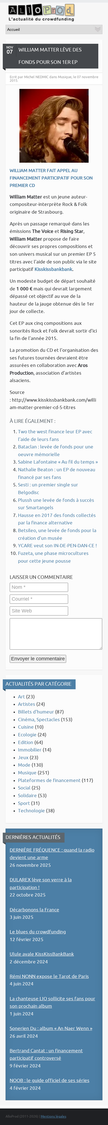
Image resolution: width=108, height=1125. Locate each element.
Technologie (31, 810)
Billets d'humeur (36, 712)
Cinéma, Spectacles (39, 719)
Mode (24, 765)
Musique (27, 772)
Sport (24, 803)
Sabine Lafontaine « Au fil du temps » (58, 462)
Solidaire (27, 795)
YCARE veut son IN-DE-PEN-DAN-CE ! (57, 545)
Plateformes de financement (49, 780)
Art (21, 696)
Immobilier (30, 750)
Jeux (23, 757)
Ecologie (27, 734)
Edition (25, 742)
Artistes (26, 704)
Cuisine (26, 727)
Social (24, 788)
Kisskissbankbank (53, 269)
